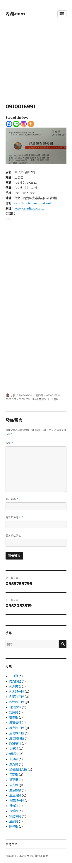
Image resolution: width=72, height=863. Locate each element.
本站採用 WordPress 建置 (33, 855)
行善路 (13, 806)
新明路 (13, 754)
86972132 (11, 399)
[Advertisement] (36, 65)
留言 (9, 443)
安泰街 (39, 395)
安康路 (13, 712)
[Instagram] (23, 124)
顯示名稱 (12, 499)
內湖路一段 (16, 691)
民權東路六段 (18, 769)
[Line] (16, 124)
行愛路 (13, 811)
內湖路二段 (16, 702)
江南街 (13, 774)
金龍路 (13, 821)
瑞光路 (13, 785)
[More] (31, 124)
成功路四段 (16, 738)
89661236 (24, 399)
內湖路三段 (16, 697)
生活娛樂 (15, 790)
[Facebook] (9, 124)
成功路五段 (16, 733)
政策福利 (15, 743)
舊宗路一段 (16, 800)
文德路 (13, 748)
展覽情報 (15, 723)
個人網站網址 (13, 535)
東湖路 (13, 764)
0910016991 (53, 395)
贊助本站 (11, 844)
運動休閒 (15, 816)
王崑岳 (54, 399)
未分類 (13, 759)
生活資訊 (15, 795)
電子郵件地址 (14, 517)
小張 (13, 395)
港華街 (13, 780)
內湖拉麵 (15, 681)
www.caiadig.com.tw (29, 208)
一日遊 (13, 676)
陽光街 (13, 826)
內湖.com (15, 13)
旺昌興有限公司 (40, 399)
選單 (61, 13)
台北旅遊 (15, 707)
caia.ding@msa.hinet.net (32, 203)
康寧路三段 (16, 728)
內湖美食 (15, 686)
